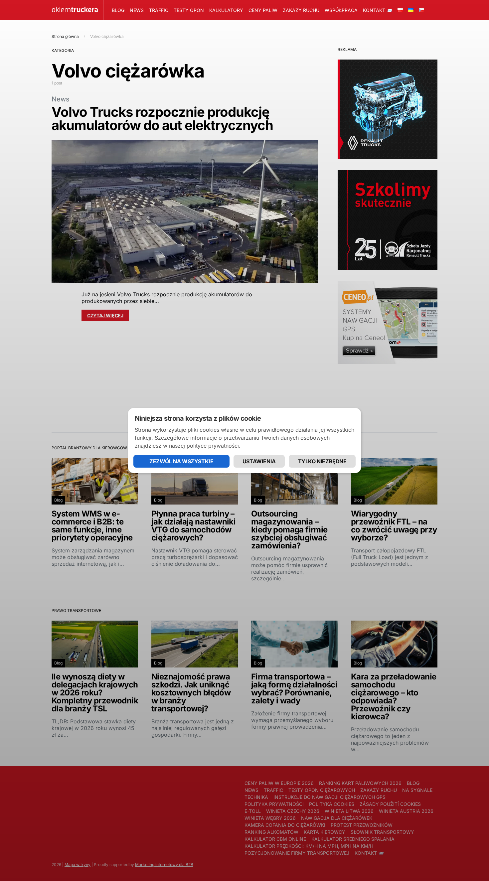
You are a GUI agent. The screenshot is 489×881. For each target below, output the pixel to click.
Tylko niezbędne (322, 461)
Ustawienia (259, 461)
